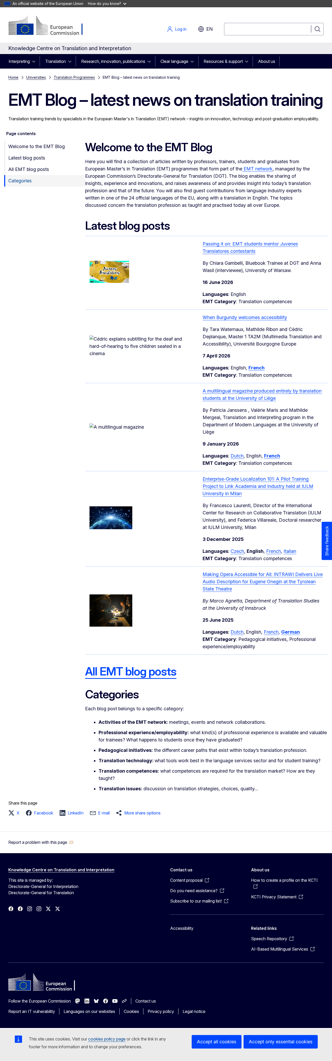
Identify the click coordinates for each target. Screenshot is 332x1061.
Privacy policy (161, 1011)
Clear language (174, 61)
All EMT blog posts (28, 169)
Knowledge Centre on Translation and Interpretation (61, 869)
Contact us (145, 1001)
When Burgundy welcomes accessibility (245, 317)
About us (266, 61)
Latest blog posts (26, 158)
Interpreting (19, 61)
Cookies (131, 1011)
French (273, 551)
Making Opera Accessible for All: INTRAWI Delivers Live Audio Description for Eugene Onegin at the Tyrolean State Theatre (263, 582)
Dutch (237, 456)
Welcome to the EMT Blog (36, 146)
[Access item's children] (35, 61)
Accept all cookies (216, 1041)
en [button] (209, 29)
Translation (55, 61)
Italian (289, 551)
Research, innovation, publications (113, 61)
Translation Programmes (74, 77)
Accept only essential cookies (281, 1041)
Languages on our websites (89, 1011)
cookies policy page (107, 1039)
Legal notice (194, 1011)
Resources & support (223, 61)
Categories (20, 180)
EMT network (257, 168)
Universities (36, 77)
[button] (15, 813)
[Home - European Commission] (50, 26)
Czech (237, 551)
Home (13, 77)
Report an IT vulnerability (31, 1011)
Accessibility (181, 928)
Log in (180, 29)
